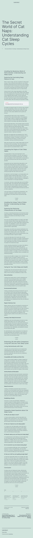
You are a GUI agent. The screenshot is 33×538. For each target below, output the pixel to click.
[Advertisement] (16, 13)
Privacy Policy (4, 532)
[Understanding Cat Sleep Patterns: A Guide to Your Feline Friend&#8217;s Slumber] (25, 493)
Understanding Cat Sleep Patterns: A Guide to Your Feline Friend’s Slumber (24, 496)
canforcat (16, 2)
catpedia (27, 507)
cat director (7, 508)
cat (28, 508)
